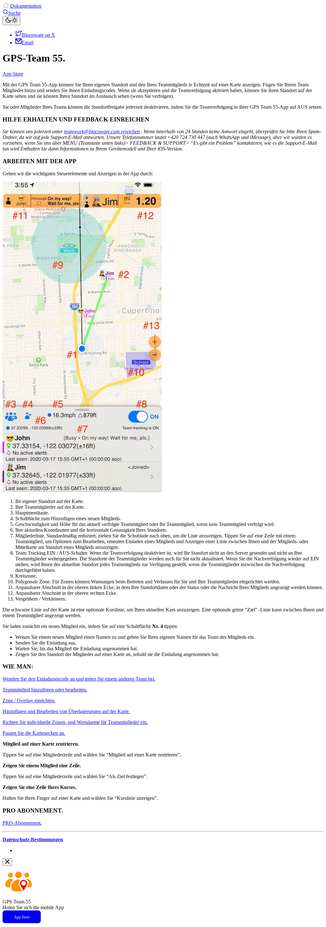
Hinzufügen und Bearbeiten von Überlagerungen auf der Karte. (66, 711)
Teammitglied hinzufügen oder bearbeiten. (45, 689)
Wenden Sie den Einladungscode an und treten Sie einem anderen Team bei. (79, 679)
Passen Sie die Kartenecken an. (34, 733)
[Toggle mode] (11, 20)
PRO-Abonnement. (22, 823)
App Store (13, 74)
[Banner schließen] (7, 862)
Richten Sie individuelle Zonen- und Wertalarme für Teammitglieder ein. (75, 722)
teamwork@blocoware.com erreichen (102, 131)
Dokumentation (25, 6)
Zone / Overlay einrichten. (29, 700)
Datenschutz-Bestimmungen (33, 839)
